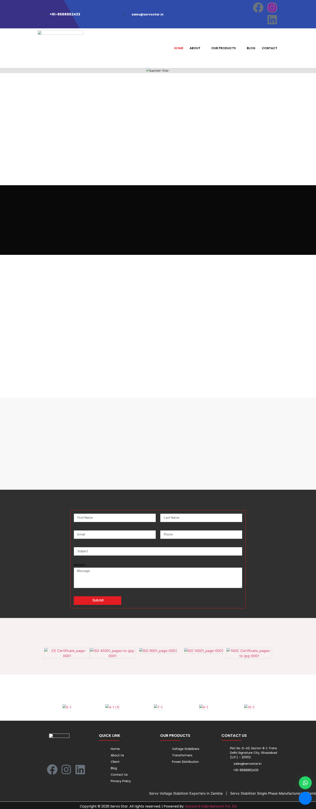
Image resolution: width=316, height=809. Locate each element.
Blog (251, 48)
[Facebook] (258, 7)
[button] (4, 70)
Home (178, 48)
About (195, 48)
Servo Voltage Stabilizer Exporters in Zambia (175, 793)
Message (79, 565)
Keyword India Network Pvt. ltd (210, 806)
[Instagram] (272, 7)
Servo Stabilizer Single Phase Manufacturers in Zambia (263, 793)
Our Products (223, 48)
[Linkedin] (272, 19)
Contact (269, 48)
